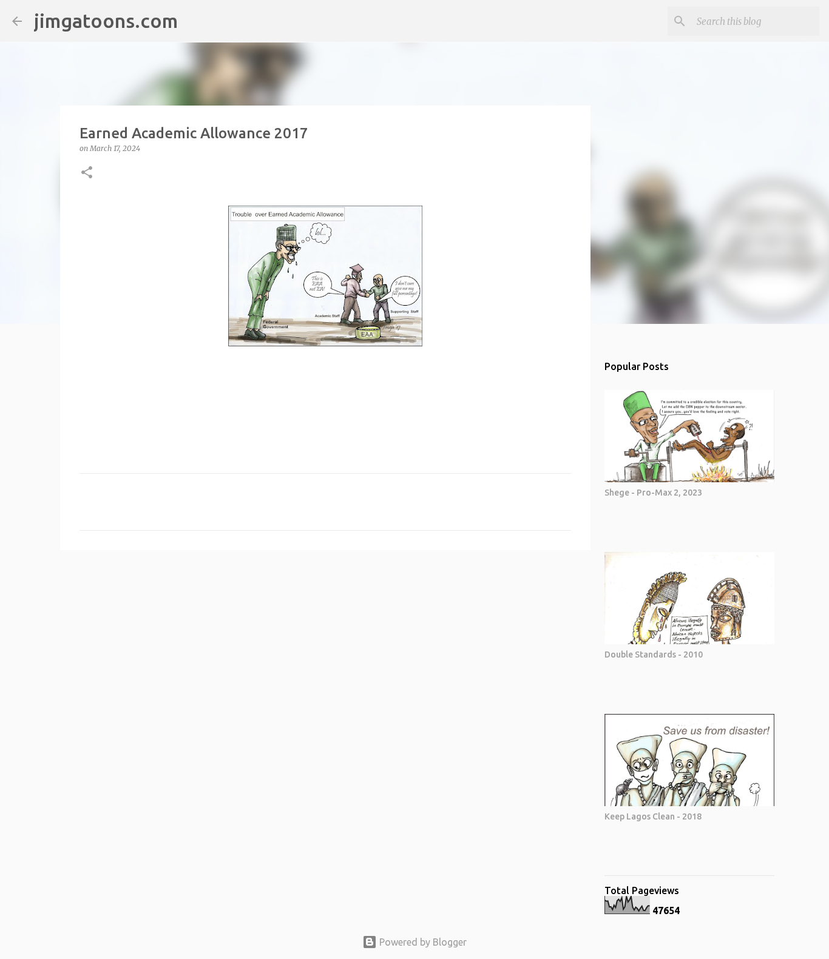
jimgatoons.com (106, 21)
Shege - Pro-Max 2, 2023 (653, 492)
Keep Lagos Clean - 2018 (653, 816)
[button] (87, 173)
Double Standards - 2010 (653, 654)
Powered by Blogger (422, 942)
